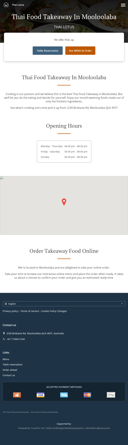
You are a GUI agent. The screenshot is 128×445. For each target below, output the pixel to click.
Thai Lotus (17, 4)
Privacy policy (10, 311)
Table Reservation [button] (47, 50)
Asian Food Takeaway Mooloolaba (44, 412)
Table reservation (12, 364)
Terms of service (29, 311)
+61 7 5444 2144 (16, 339)
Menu (6, 359)
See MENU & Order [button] (80, 50)
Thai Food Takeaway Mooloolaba (16, 412)
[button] (123, 5)
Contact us (9, 375)
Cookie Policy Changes (54, 311)
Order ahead (10, 369)
